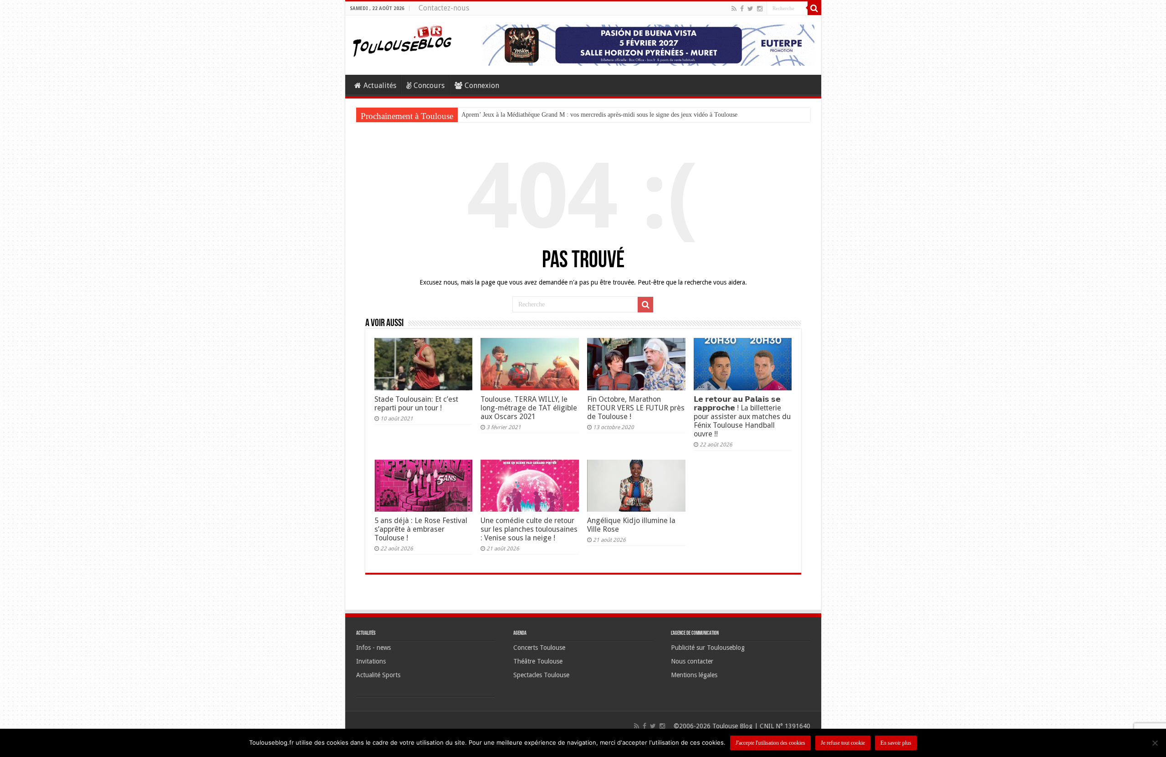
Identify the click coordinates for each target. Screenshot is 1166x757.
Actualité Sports (378, 675)
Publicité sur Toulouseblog (708, 647)
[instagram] (759, 8)
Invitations (371, 661)
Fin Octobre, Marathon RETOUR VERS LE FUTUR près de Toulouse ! (636, 408)
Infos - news (373, 647)
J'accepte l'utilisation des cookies (770, 743)
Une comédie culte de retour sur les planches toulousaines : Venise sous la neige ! (529, 529)
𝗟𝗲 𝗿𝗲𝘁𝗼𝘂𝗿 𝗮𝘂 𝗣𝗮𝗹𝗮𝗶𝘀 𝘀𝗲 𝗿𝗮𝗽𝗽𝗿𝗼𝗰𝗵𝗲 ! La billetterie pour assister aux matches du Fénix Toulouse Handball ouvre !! (742, 416)
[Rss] (734, 8)
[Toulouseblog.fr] (402, 40)
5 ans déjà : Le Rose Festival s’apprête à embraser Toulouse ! (420, 529)
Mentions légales (694, 675)
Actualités (379, 85)
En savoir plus (895, 743)
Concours (429, 85)
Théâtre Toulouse (538, 661)
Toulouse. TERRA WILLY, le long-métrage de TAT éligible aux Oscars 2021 (529, 408)
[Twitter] (750, 8)
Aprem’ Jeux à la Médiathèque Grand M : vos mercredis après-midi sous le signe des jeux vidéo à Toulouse (599, 114)
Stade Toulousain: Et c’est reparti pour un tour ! (416, 403)
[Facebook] (742, 8)
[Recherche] (814, 8)
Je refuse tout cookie (843, 743)
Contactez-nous (444, 8)
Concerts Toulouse (539, 647)
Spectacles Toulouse (541, 675)
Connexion (482, 85)
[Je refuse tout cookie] (1154, 742)
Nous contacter (692, 661)
